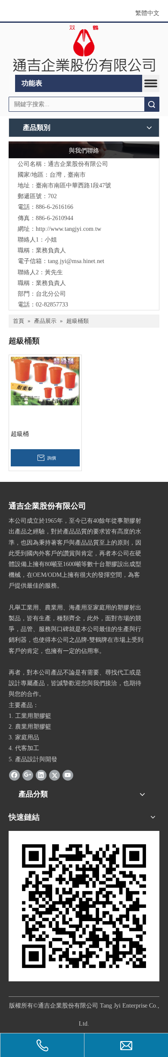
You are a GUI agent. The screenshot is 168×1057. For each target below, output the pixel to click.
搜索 (151, 104)
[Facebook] (14, 775)
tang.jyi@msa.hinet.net (76, 261)
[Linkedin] (41, 775)
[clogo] (84, 49)
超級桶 (20, 434)
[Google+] (27, 775)
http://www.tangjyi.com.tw (68, 229)
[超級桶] (45, 380)
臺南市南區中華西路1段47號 (73, 185)
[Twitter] (54, 775)
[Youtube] (67, 775)
